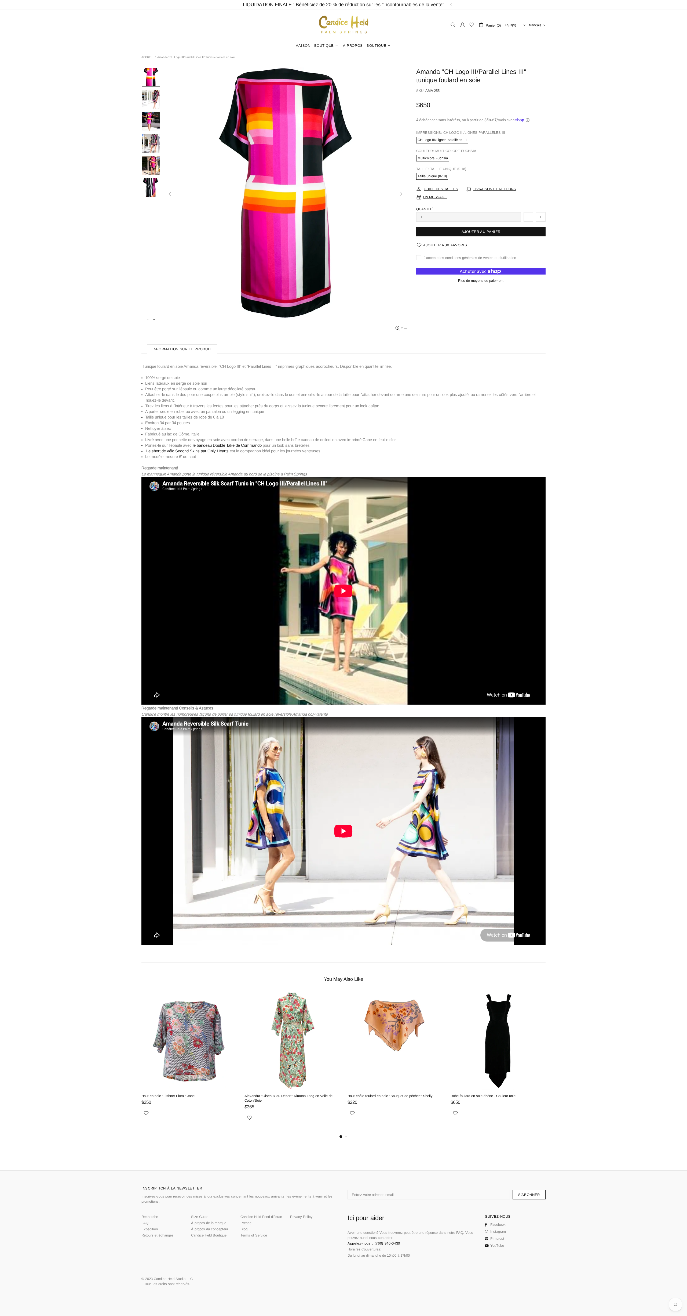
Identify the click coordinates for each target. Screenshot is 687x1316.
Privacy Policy (301, 1217)
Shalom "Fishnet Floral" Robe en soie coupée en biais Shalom (492, 1098)
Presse (245, 1223)
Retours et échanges (157, 1235)
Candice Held (343, 24)
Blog (243, 1229)
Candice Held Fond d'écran (261, 1217)
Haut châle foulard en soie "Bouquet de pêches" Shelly (183, 1096)
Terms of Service (253, 1235)
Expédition (149, 1229)
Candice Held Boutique (208, 1235)
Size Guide (199, 1217)
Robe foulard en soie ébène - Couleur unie (276, 1096)
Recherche (149, 1217)
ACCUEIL (147, 57)
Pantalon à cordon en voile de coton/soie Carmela (386, 1096)
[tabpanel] (395, 1060)
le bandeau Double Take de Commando (227, 445)
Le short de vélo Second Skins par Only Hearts (187, 451)
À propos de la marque (208, 1223)
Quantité (425, 209)
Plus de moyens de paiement (480, 281)
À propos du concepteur (209, 1229)
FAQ (144, 1223)
